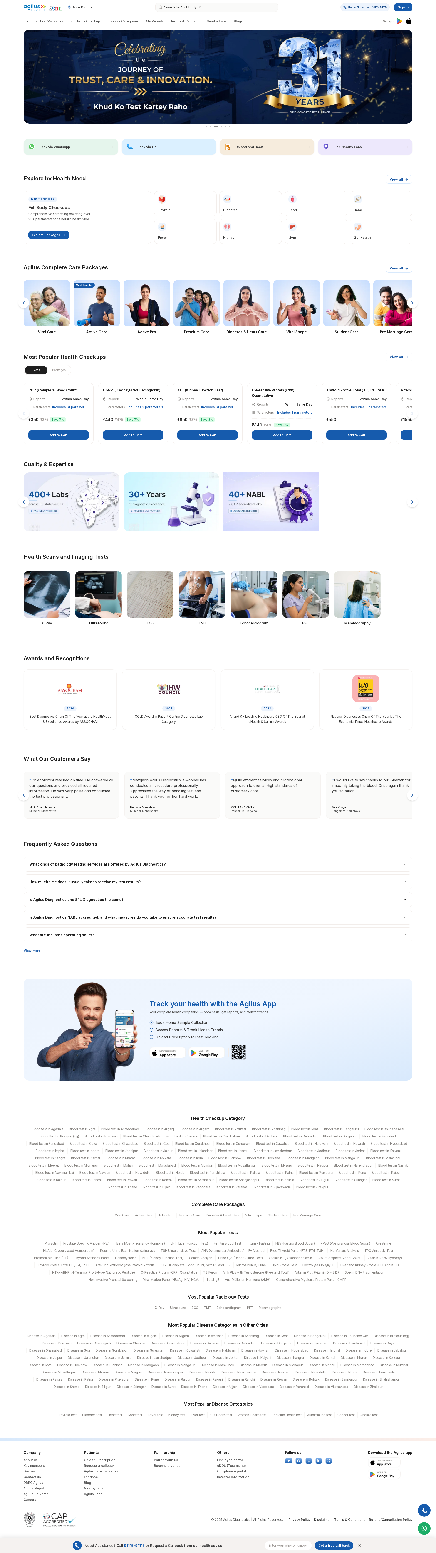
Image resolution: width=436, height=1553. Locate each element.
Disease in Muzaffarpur (59, 1372)
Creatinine (383, 1243)
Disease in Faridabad (349, 1343)
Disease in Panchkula (379, 1372)
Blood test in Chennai (182, 1136)
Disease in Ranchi (241, 1379)
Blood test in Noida (170, 1172)
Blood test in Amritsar (230, 1129)
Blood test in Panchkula (207, 1172)
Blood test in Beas (304, 1129)
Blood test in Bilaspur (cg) (60, 1136)
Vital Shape (253, 1215)
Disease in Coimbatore (168, 1343)
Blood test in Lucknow (224, 1158)
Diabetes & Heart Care (223, 1215)
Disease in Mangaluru (180, 1365)
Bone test (135, 1415)
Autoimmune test (319, 1415)
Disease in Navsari (275, 1372)
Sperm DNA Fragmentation (364, 1272)
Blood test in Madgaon (303, 1158)
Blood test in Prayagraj (316, 1172)
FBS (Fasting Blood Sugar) (295, 1243)
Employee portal (230, 1460)
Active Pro (166, 1215)
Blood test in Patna (280, 1172)
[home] (43, 7)
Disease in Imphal (327, 1350)
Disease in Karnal (322, 1358)
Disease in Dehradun (239, 1343)
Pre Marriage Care (307, 1215)
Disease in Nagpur (128, 1372)
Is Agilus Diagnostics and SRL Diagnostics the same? (76, 899)
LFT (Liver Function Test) (189, 1243)
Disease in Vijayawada (331, 1387)
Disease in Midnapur (287, 1365)
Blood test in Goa (157, 1143)
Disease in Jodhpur (192, 1358)
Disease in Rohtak (306, 1379)
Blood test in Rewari (122, 1180)
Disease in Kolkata (386, 1358)
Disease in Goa (78, 1350)
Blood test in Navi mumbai (54, 1172)
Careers (30, 1500)
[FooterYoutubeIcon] (288, 1460)
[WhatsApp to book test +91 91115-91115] (424, 1528)
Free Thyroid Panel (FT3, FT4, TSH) (297, 1250)
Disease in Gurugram (149, 1350)
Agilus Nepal (34, 1488)
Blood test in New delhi (133, 1172)
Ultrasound (178, 1308)
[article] (59, 413)
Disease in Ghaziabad (45, 1350)
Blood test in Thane (122, 1187)
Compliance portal (231, 1471)
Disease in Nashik (202, 1372)
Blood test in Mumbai (197, 1165)
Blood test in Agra (82, 1129)
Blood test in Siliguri (314, 1180)
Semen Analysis (201, 1258)
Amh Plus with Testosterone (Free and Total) (256, 1272)
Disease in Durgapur (276, 1343)
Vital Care (122, 1215)
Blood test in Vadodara (193, 1187)
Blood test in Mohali (118, 1165)
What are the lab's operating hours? (61, 935)
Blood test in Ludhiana (263, 1158)
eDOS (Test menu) (231, 1465)
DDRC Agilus (33, 1483)
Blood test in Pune (352, 1172)
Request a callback (99, 1465)
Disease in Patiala (49, 1379)
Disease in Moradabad (357, 1365)
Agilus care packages (101, 1471)
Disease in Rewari (273, 1379)
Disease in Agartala (41, 1336)
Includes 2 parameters (145, 407)
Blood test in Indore (85, 1151)
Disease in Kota (40, 1365)
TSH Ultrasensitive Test (178, 1250)
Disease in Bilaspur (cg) (391, 1336)
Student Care (278, 1215)
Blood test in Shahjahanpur (239, 1180)
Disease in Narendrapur (165, 1372)
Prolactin (51, 1243)
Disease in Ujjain (225, 1387)
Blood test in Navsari (94, 1172)
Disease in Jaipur (49, 1358)
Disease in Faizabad (312, 1343)
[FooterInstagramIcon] (298, 1460)
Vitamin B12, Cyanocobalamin (290, 1258)
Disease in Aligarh (175, 1336)
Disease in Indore (359, 1350)
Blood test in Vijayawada (272, 1187)
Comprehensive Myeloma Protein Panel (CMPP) (312, 1280)
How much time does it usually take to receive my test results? (85, 882)
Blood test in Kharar (120, 1158)
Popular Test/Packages (44, 21)
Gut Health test (221, 1415)
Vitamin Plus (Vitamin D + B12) (317, 1272)
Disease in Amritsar (209, 1336)
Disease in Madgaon (143, 1365)
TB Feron (210, 1272)
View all (396, 179)
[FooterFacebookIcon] (308, 1460)
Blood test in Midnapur (81, 1165)
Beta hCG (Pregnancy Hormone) (140, 1243)
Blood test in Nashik (393, 1165)
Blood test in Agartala (47, 1129)
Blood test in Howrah (349, 1143)
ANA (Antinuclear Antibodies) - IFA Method (233, 1250)
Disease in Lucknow (72, 1365)
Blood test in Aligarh (194, 1129)
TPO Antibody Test (378, 1250)
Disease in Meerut (253, 1365)
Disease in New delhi (310, 1372)
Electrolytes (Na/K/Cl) (318, 1265)
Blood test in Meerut (44, 1165)
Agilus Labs (93, 1494)
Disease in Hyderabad (291, 1350)
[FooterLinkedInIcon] (318, 1460)
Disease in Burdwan (57, 1343)
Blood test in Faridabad (46, 1143)
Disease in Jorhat (225, 1358)
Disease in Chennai (130, 1343)
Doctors (30, 1471)
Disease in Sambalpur (341, 1379)
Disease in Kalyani (257, 1358)
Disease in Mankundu (218, 1365)
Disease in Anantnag (243, 1336)
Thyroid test (67, 1415)
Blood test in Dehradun (300, 1136)
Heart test (115, 1415)
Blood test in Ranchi (87, 1180)
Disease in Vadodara (258, 1387)
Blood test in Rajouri (51, 1180)
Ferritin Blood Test (227, 1243)
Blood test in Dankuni (261, 1136)
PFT (250, 1308)
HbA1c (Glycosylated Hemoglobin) (68, 1250)
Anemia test (369, 1415)
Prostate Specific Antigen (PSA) (87, 1243)
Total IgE (212, 1280)
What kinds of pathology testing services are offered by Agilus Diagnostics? (97, 864)
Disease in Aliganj (144, 1336)
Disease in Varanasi (294, 1387)
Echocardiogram (229, 1308)
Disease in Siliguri (98, 1387)
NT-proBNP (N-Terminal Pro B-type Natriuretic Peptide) (93, 1272)
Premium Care (189, 1215)
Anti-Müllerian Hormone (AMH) (247, 1280)
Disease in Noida (344, 1372)
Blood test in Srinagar (351, 1180)
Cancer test (346, 1415)
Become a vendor (168, 1465)
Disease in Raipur (178, 1379)
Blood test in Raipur (386, 1172)
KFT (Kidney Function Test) (162, 1258)
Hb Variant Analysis (344, 1250)
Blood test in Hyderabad (389, 1143)
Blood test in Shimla (279, 1180)
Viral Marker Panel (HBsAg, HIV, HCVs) (172, 1280)
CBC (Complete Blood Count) (340, 1258)
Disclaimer (322, 1519)
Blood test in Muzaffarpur (237, 1165)
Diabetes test (92, 1415)
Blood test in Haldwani (311, 1143)
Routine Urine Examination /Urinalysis (127, 1250)
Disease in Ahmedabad (107, 1336)
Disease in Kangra (290, 1358)
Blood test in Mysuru (277, 1165)
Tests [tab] (36, 370)
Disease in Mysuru (95, 1372)
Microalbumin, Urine (251, 1265)
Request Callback (185, 21)
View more (32, 951)
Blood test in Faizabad (379, 1136)
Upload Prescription (99, 1460)
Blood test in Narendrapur (353, 1165)
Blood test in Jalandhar (195, 1151)
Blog (87, 1483)
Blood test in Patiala (245, 1172)
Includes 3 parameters (369, 407)
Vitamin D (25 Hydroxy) (384, 1258)
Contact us (32, 1477)
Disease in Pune (147, 1379)
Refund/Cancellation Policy (390, 1519)
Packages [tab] (59, 370)
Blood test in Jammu (233, 1151)
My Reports (155, 21)
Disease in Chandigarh (94, 1343)
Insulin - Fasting (258, 1243)
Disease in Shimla (66, 1387)
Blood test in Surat (386, 1180)
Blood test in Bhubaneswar (384, 1129)
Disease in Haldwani (221, 1350)
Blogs (238, 21)
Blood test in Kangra (50, 1158)
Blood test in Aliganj (159, 1129)
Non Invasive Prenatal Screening (113, 1280)
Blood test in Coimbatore (221, 1136)
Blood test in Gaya (83, 1143)
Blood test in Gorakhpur (193, 1143)
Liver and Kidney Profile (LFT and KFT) (369, 1265)
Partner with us (166, 1460)
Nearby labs (93, 1488)
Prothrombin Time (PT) (51, 1258)
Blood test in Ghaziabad (120, 1143)
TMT (207, 1308)
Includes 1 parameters (294, 412)
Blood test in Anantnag (269, 1129)
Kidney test (176, 1415)
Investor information (233, 1477)
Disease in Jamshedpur (154, 1358)
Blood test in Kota (190, 1158)
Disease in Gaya (382, 1343)
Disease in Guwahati (185, 1350)
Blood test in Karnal (85, 1158)
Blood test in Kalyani (385, 1151)
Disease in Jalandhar (83, 1358)
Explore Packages (46, 235)
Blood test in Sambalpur (196, 1180)
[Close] (359, 1545)
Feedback (91, 1477)
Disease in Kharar (354, 1358)
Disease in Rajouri (209, 1379)
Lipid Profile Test (284, 1265)
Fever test (155, 1415)
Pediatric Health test (287, 1415)
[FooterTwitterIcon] (328, 1460)
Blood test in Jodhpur (314, 1151)
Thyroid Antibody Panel (91, 1258)
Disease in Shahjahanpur (381, 1379)
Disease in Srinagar (131, 1387)
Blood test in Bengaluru (341, 1129)
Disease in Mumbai (394, 1365)
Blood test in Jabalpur (121, 1151)
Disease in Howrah (255, 1350)
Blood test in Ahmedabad (120, 1129)
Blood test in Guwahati (272, 1143)
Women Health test (252, 1415)
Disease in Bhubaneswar (349, 1336)
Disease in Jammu (118, 1358)
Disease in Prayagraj (114, 1379)
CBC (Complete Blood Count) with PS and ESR (196, 1265)
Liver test (198, 1415)
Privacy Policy (299, 1519)
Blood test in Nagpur (313, 1165)
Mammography (270, 1308)
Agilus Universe (36, 1494)
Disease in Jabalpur (392, 1350)
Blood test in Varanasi (232, 1187)
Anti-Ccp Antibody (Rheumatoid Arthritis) (126, 1265)
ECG (195, 1308)
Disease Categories (123, 21)
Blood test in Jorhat (350, 1151)
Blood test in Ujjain (156, 1187)
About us (31, 1460)
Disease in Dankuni (204, 1343)
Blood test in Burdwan (101, 1136)
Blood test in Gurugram (233, 1143)
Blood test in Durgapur (340, 1136)
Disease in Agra (73, 1336)
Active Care (144, 1215)
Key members (34, 1465)
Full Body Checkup (85, 21)
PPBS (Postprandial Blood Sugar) (345, 1243)
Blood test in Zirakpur (312, 1187)
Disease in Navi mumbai (238, 1372)
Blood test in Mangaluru (342, 1158)
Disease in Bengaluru (310, 1336)
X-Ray (159, 1308)
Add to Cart (58, 435)
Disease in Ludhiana (107, 1365)
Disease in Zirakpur (368, 1387)
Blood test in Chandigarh (141, 1136)
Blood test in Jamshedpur (273, 1151)
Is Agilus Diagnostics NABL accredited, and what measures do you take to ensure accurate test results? (122, 917)
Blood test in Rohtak (158, 1180)
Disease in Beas (276, 1336)
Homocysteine (126, 1258)
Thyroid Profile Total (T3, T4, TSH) (63, 1265)
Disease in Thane (194, 1387)
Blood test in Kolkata (156, 1158)
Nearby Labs (216, 21)
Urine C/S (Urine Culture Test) (240, 1258)
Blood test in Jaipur (158, 1151)
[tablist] (47, 370)
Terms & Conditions (349, 1519)
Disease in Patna (80, 1379)
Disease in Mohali (322, 1365)
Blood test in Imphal (50, 1151)
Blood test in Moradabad (157, 1165)
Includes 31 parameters (70, 407)
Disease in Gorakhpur (112, 1350)
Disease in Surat (163, 1387)
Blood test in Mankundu (383, 1158)
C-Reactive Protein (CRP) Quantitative (169, 1272)
